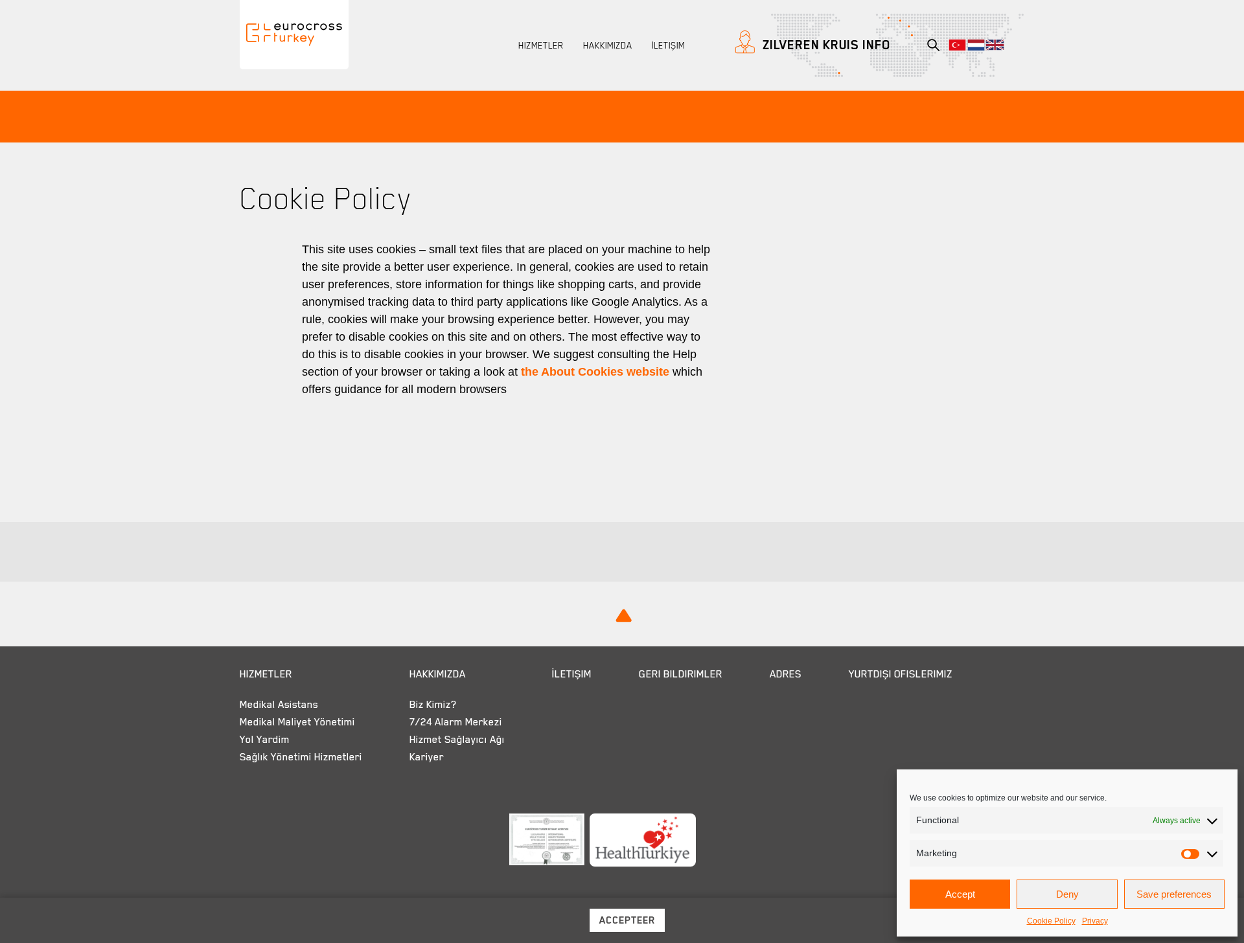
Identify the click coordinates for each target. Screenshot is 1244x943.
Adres (785, 674)
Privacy (1095, 921)
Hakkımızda (607, 45)
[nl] (976, 45)
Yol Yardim (265, 739)
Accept (960, 894)
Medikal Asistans (279, 704)
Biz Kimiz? (432, 704)
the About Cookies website (595, 371)
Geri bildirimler (680, 674)
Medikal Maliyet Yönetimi (297, 722)
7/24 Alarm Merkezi (455, 722)
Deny (1067, 894)
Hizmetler (541, 45)
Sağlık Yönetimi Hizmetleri (301, 757)
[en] (994, 45)
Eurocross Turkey (286, 67)
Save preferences (1174, 894)
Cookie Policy (1051, 921)
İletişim (668, 45)
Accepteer (627, 920)
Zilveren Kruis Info (824, 45)
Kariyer (426, 757)
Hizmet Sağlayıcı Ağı (457, 739)
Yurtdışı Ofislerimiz (900, 674)
